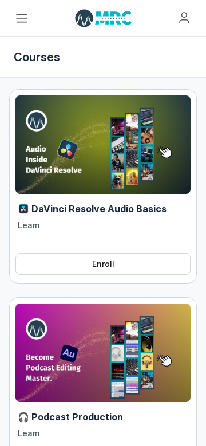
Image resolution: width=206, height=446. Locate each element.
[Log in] (184, 18)
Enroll (103, 264)
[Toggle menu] (22, 18)
